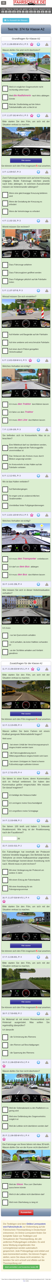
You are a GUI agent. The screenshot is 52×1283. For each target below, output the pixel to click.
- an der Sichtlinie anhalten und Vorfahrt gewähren (26, 651)
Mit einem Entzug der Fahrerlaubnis (24, 880)
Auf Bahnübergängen (18, 489)
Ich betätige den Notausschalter (23, 795)
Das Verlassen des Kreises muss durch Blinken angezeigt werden (26, 457)
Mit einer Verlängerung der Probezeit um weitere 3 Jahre (26, 871)
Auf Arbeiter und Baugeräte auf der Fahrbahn (28, 334)
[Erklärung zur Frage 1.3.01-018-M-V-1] (38, 360)
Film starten (26, 160)
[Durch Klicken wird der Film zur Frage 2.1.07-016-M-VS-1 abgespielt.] (26, 926)
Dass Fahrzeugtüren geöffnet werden (25, 272)
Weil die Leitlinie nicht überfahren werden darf (28, 1126)
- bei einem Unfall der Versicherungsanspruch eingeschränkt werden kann (29, 745)
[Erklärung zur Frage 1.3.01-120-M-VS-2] (38, 515)
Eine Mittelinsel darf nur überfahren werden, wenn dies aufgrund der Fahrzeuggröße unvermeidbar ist (28, 447)
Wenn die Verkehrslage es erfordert (24, 211)
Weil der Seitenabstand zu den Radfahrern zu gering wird (28, 1109)
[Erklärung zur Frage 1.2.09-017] (38, 172)
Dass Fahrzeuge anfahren (20, 264)
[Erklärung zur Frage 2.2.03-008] (38, 820)
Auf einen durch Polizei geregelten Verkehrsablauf (24, 350)
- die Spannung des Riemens (21, 1053)
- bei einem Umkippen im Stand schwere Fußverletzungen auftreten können (26, 762)
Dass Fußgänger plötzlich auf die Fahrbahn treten (27, 280)
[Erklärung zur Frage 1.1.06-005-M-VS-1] (38, 44)
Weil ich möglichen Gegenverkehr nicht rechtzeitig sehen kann (26, 88)
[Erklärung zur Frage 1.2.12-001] (38, 476)
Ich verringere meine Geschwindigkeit (25, 803)
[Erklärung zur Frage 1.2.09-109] (38, 429)
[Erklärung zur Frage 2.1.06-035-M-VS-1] (38, 1135)
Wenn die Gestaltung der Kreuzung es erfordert (25, 202)
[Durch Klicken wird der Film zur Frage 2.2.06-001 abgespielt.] (26, 982)
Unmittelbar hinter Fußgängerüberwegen (26, 505)
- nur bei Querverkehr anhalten (22, 635)
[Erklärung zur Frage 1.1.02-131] (38, 221)
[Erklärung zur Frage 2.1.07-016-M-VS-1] (38, 898)
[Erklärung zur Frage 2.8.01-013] (38, 846)
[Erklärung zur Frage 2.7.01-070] (38, 772)
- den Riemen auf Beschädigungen (24, 1045)
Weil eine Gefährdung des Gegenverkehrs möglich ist (27, 1117)
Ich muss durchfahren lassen (29, 404)
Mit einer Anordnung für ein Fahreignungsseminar (20, 887)
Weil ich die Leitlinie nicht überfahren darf (26, 1194)
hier (24, 1281)
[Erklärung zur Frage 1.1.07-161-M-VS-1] (38, 115)
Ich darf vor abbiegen (24, 566)
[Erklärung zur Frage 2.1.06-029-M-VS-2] (38, 1062)
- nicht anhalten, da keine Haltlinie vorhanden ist (28, 643)
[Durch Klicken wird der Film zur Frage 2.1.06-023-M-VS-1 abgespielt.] (26, 694)
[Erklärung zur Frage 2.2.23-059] (38, 725)
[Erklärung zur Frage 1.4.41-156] (38, 584)
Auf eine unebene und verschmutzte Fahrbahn (29, 342)
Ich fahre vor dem (21, 412)
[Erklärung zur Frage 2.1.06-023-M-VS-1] (38, 669)
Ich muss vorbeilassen (28, 558)
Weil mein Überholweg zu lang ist (23, 1202)
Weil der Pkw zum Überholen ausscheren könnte (25, 1186)
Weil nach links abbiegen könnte (29, 97)
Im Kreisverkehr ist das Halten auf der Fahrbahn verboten (25, 465)
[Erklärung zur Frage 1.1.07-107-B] (38, 290)
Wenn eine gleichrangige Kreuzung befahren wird (28, 194)
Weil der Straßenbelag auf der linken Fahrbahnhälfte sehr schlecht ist (24, 105)
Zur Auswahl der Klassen (16, 20)
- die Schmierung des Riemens (22, 1037)
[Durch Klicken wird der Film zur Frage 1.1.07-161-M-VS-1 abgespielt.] (26, 141)
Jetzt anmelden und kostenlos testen (20, 1267)
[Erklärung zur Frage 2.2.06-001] (38, 957)
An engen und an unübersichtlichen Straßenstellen (24, 497)
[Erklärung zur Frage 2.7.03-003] (38, 1013)
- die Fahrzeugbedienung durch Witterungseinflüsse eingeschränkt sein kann (28, 754)
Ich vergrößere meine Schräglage (23, 811)
